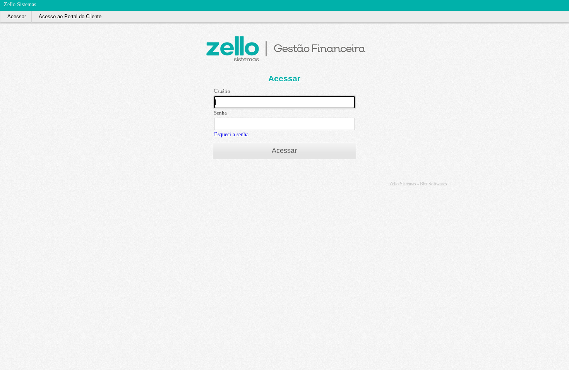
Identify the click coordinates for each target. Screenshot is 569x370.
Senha (220, 113)
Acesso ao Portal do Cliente (70, 16)
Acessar (16, 16)
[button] (284, 151)
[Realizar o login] (564, 3)
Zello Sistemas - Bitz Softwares (418, 184)
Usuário (222, 91)
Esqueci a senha (231, 134)
